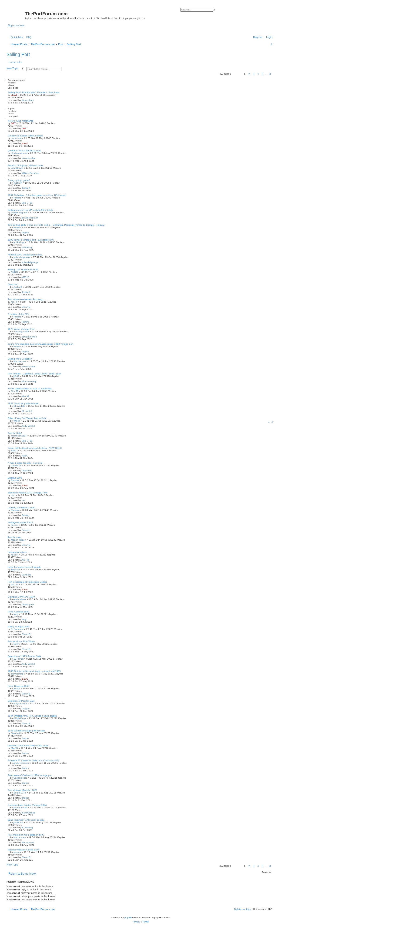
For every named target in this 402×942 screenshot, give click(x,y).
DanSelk (26, 574)
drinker (25, 738)
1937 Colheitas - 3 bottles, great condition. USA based (37, 195)
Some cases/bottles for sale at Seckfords (30, 388)
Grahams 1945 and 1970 (21, 596)
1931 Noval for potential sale (23, 403)
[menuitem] (27, 37)
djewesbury (28, 100)
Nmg (15, 614)
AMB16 (15, 272)
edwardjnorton (21, 331)
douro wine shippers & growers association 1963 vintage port (40, 344)
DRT (13, 123)
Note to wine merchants (20, 120)
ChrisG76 (16, 465)
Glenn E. (26, 307)
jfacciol (14, 525)
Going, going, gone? (19, 180)
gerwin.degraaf (19, 212)
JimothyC (16, 733)
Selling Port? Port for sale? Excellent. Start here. (34, 92)
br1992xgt (18, 242)
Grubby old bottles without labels (25, 135)
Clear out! (13, 284)
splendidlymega (21, 257)
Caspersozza (20, 778)
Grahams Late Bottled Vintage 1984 (27, 805)
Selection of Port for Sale (21, 701)
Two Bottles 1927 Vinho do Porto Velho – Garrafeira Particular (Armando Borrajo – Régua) (56, 225)
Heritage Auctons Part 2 (20, 522)
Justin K (17, 183)
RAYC (14, 450)
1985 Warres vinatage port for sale (26, 730)
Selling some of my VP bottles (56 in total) (30, 210)
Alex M (14, 391)
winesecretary (29, 381)
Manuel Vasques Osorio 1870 (24, 849)
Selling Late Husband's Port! (23, 269)
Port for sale (14, 537)
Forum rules (16, 62)
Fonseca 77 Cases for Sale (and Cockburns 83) (33, 760)
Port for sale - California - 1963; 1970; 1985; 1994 (34, 373)
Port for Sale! (15, 433)
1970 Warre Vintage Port (21, 329)
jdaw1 (14, 95)
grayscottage (18, 673)
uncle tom (16, 138)
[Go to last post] (35, 100)
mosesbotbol (28, 158)
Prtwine (17, 197)
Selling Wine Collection (20, 358)
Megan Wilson (18, 540)
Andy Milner (19, 599)
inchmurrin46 (20, 807)
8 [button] (270, 74)
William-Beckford (30, 173)
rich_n (14, 302)
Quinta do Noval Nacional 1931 (24, 150)
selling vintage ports (18, 626)
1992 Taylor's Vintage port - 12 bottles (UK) (31, 239)
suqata (17, 852)
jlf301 (16, 376)
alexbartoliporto (19, 153)
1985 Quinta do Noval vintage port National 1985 (34, 671)
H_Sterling (27, 827)
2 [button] (249, 74)
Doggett (26, 530)
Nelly (16, 644)
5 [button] (262, 74)
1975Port (18, 659)
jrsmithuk (18, 822)
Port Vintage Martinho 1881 (22, 790)
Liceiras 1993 (15, 477)
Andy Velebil (28, 426)
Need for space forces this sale (24, 567)
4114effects (19, 718)
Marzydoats (19, 837)
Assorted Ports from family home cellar (28, 745)
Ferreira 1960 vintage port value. (25, 254)
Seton (16, 688)
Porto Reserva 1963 (18, 686)
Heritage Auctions (17, 552)
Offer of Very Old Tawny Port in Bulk (27, 418)
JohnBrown (17, 168)
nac (13, 495)
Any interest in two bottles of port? (26, 834)
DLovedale (19, 406)
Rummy (15, 480)
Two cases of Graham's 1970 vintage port (30, 775)
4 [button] (258, 74)
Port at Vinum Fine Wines (21, 641)
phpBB (128, 917)
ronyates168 (20, 703)
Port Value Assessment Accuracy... (26, 299)
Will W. (16, 421)
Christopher (28, 604)
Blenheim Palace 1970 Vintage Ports (27, 492)
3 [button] (253, 74)
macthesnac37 (19, 435)
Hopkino (15, 569)
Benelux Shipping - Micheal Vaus (25, 165)
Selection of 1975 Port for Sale (24, 656)
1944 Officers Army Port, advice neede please (32, 715)
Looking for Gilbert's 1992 (21, 507)
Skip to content (16, 25)
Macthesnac (20, 361)
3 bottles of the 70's (18, 314)
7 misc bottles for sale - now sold (25, 463)
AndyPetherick (21, 763)
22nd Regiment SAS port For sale (26, 820)
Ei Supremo (17, 629)
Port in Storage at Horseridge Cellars (27, 582)
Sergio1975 (19, 792)
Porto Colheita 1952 (18, 611)
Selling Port (18, 54)
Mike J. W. (27, 203)
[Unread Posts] (16, 15)
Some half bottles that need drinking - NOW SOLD (35, 448)
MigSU (14, 748)
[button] (236, 74)
